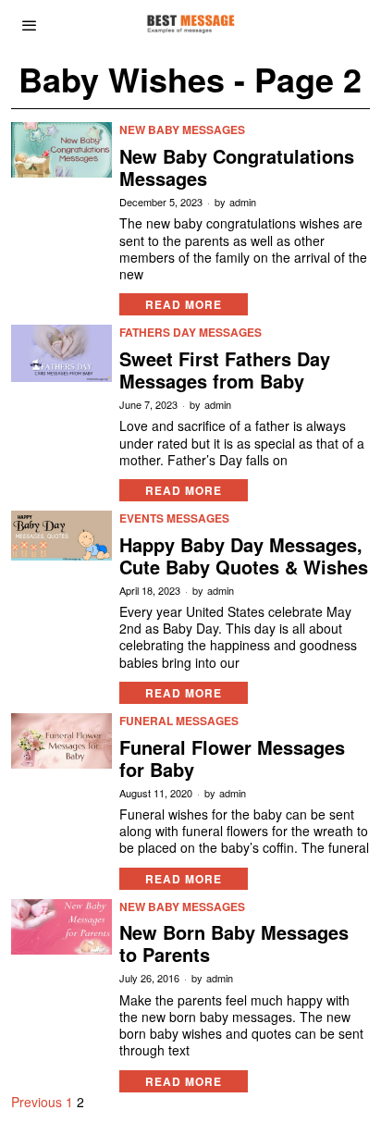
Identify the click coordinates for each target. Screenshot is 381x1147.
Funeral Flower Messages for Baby (232, 758)
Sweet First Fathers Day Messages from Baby (224, 370)
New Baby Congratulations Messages (236, 167)
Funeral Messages (179, 721)
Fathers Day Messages (190, 332)
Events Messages (174, 518)
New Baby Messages (182, 130)
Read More (183, 304)
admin (242, 202)
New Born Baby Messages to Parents (234, 943)
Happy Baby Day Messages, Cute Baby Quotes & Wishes (243, 556)
